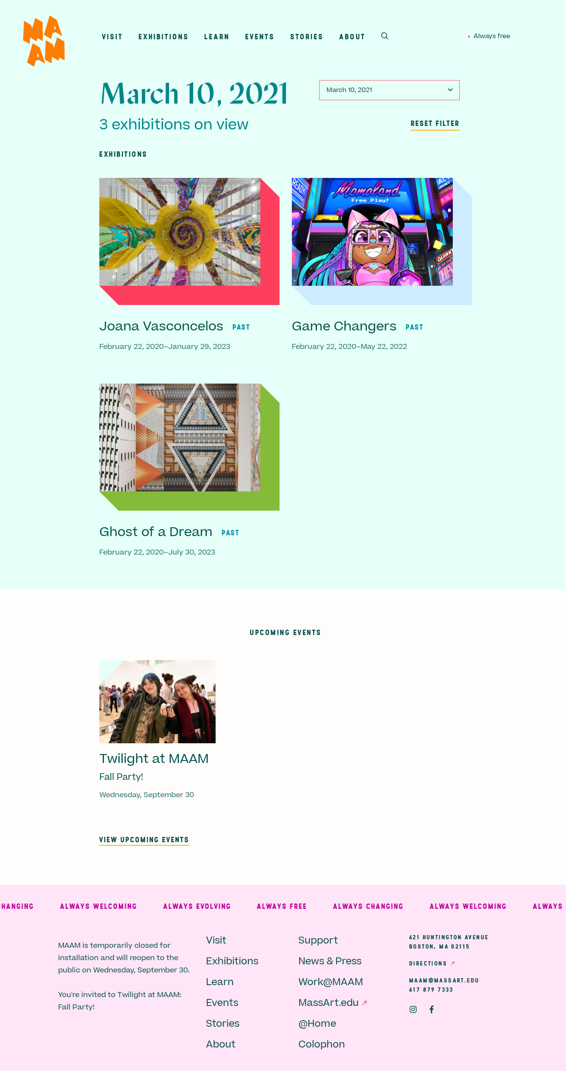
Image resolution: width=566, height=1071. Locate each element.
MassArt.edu (328, 1003)
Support (318, 940)
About (352, 36)
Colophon (321, 1044)
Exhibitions (164, 36)
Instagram (413, 1009)
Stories (307, 36)
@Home (317, 1024)
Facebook (431, 1009)
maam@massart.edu (444, 980)
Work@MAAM (330, 982)
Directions (428, 963)
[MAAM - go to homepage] (44, 42)
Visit (112, 36)
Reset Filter (435, 123)
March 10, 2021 (349, 90)
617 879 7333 (431, 989)
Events (260, 36)
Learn (217, 36)
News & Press (330, 961)
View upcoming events (144, 839)
